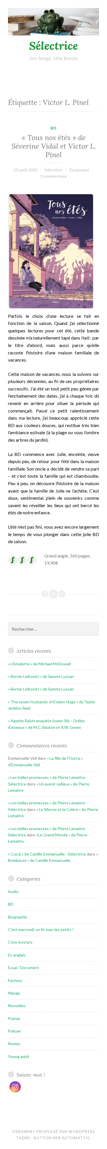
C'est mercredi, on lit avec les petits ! (41, 929)
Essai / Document (23, 967)
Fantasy (15, 980)
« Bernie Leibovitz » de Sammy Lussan (41, 676)
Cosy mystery (20, 942)
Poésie (14, 1018)
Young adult (18, 1056)
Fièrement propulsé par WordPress (53, 1131)
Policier (14, 1031)
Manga (14, 993)
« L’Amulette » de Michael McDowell (39, 663)
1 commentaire (53, 176)
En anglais (17, 954)
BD (53, 128)
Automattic (76, 1138)
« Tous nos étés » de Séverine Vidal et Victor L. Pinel (53, 146)
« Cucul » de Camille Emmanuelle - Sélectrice (47, 854)
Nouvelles (17, 1005)
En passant (79, 169)
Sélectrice (53, 46)
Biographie (17, 916)
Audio (13, 891)
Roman (14, 1043)
